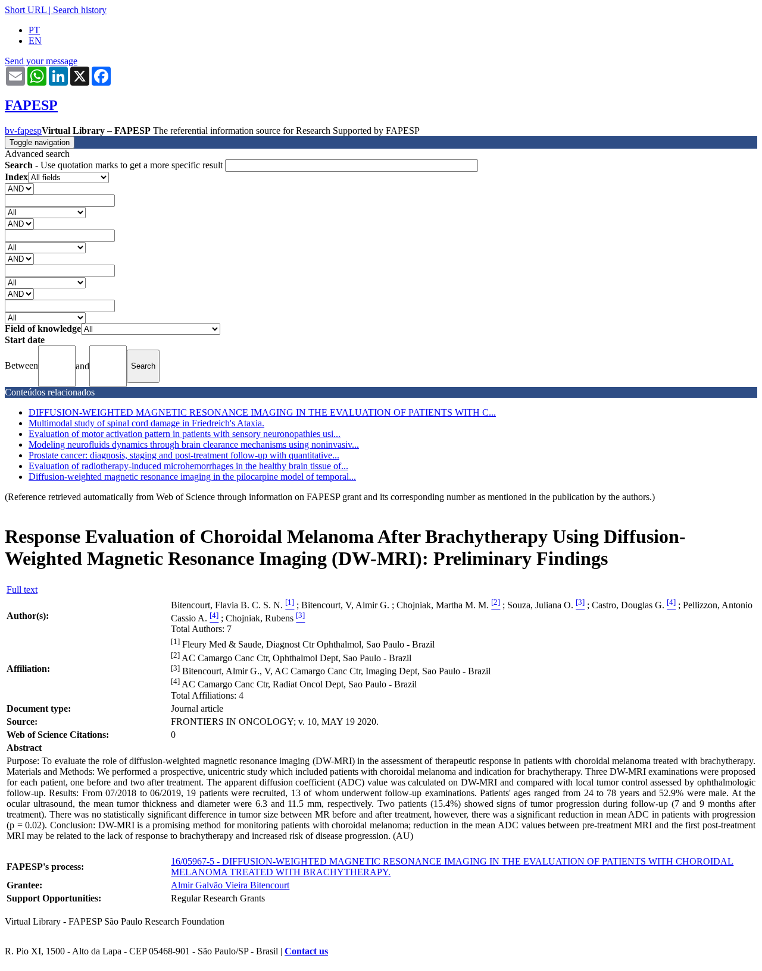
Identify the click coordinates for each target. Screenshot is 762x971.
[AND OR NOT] (19, 188)
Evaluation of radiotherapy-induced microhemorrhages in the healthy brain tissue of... (188, 466)
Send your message (41, 61)
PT (34, 30)
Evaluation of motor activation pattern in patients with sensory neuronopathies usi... (185, 434)
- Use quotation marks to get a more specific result (115, 165)
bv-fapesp (23, 130)
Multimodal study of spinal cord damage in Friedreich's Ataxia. (146, 423)
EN (35, 41)
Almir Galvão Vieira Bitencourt (230, 885)
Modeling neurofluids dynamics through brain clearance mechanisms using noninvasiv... (194, 444)
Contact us (306, 951)
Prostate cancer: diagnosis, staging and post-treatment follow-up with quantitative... (184, 455)
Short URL (25, 10)
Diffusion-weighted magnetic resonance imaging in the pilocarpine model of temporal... (192, 477)
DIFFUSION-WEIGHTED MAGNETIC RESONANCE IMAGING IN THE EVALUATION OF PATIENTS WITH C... (262, 412)
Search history (80, 10)
